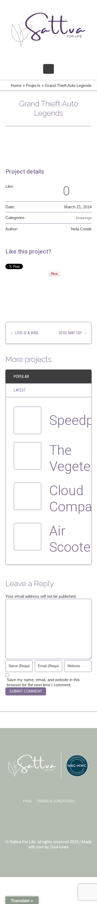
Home (16, 85)
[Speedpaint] (27, 420)
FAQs (27, 801)
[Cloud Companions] (27, 496)
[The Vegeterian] (27, 455)
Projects (33, 85)
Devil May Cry (70, 333)
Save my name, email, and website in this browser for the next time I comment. (43, 682)
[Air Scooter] (27, 536)
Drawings (84, 218)
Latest (20, 390)
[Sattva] (48, 29)
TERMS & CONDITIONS (55, 801)
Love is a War (26, 333)
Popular (21, 376)
